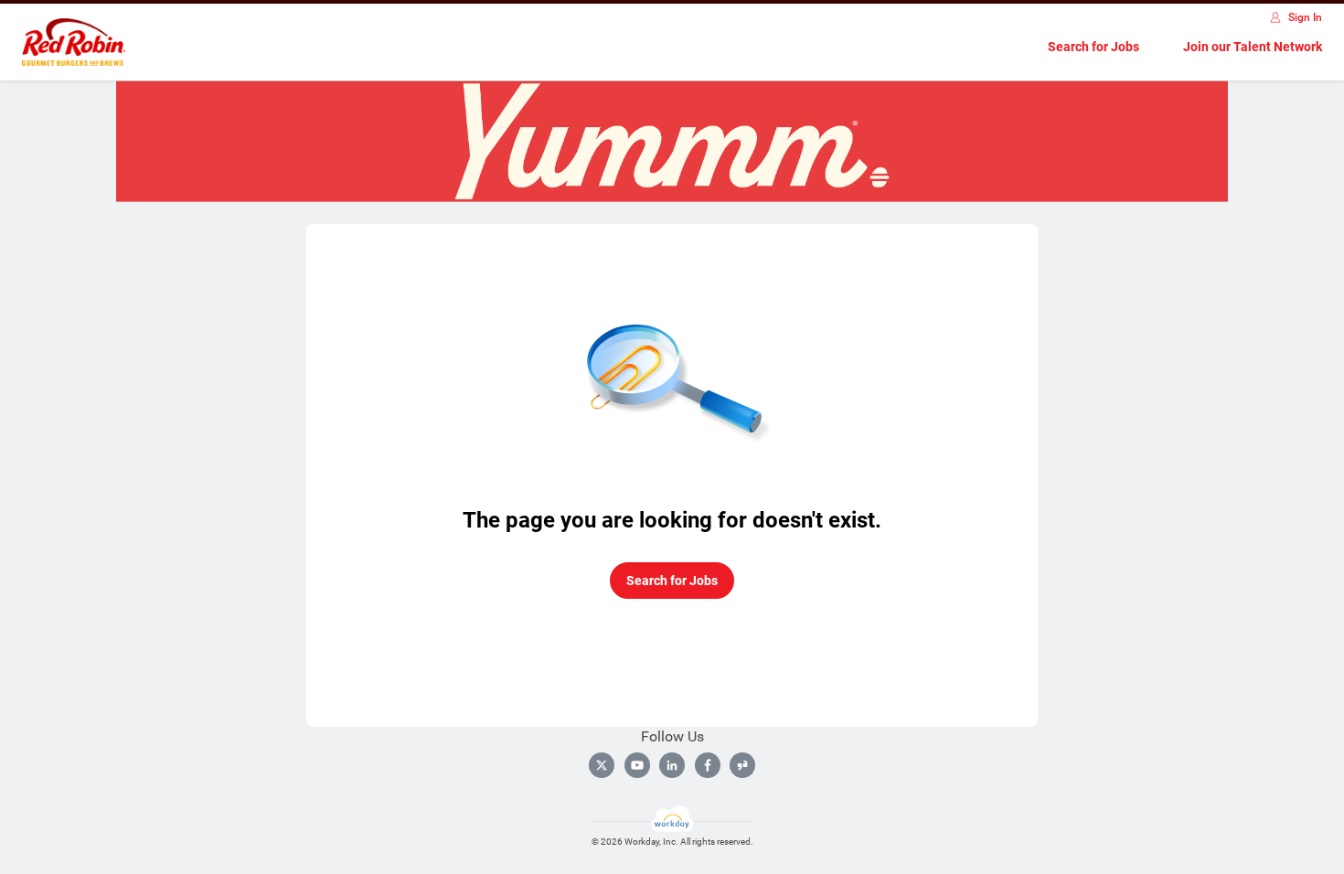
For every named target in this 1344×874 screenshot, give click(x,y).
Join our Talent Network (1252, 46)
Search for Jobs (1093, 46)
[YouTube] (637, 765)
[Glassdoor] (742, 765)
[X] (601, 765)
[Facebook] (707, 765)
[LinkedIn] (672, 765)
